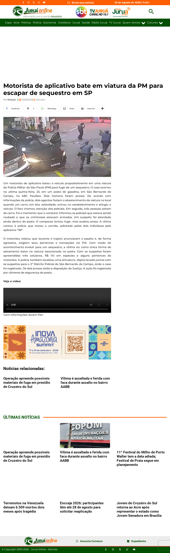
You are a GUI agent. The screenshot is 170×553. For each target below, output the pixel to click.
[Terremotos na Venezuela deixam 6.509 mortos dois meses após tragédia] (28, 486)
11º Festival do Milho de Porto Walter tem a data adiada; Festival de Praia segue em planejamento (141, 458)
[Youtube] (44, 2)
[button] (151, 11)
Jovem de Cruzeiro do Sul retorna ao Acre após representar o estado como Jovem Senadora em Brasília (139, 509)
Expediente (138, 541)
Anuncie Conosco (91, 541)
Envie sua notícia (83, 2)
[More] (102, 108)
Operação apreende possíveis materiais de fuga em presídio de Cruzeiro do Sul (26, 382)
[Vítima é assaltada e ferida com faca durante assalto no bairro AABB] (85, 435)
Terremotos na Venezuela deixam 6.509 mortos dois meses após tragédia (23, 507)
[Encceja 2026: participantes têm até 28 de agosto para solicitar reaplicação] (85, 486)
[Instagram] (28, 2)
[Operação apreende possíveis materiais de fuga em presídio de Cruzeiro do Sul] (28, 435)
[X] (33, 2)
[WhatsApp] (39, 2)
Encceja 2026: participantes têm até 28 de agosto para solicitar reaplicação (82, 507)
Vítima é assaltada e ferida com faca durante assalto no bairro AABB (85, 382)
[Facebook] (23, 2)
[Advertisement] (85, 51)
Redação (11, 100)
